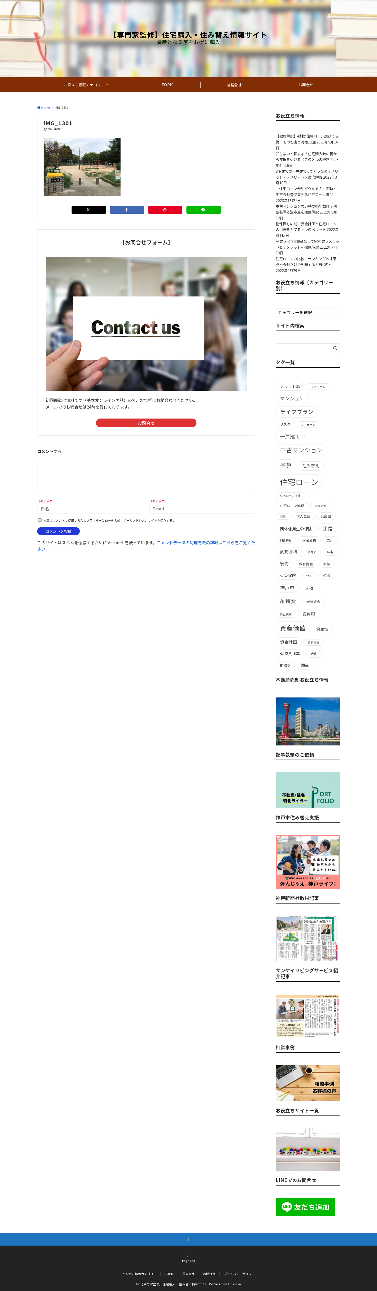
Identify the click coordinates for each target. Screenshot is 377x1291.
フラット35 (290, 386)
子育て (312, 552)
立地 (309, 587)
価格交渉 (320, 506)
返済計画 (314, 642)
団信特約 (286, 540)
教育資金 (306, 563)
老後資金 (313, 601)
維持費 (288, 601)
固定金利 (309, 540)
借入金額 (303, 516)
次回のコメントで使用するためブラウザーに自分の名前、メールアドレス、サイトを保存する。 (109, 520)
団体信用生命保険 (296, 528)
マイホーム (318, 387)
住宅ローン (299, 481)
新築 (326, 563)
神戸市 (287, 587)
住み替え (311, 466)
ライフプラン (297, 411)
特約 (309, 576)
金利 (314, 653)
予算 (286, 465)
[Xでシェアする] (89, 210)
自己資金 (286, 614)
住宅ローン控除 (290, 496)
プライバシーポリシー (239, 1274)
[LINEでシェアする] (203, 210)
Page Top (188, 1261)
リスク (285, 424)
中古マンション (301, 450)
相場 (326, 575)
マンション (292, 398)
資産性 (322, 629)
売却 (330, 540)
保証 (283, 516)
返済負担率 (290, 653)
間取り (285, 665)
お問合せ (146, 423)
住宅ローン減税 (292, 505)
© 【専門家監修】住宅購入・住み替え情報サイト (172, 1284)
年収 (330, 551)
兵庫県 (326, 516)
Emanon (234, 1284)
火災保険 (288, 575)
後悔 (284, 563)
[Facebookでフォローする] (188, 1239)
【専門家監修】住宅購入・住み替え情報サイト (188, 35)
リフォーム (308, 424)
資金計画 (288, 642)
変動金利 (288, 551)
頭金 (305, 665)
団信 (328, 528)
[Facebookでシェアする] (127, 210)
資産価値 (293, 627)
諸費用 (308, 613)
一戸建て (290, 436)
